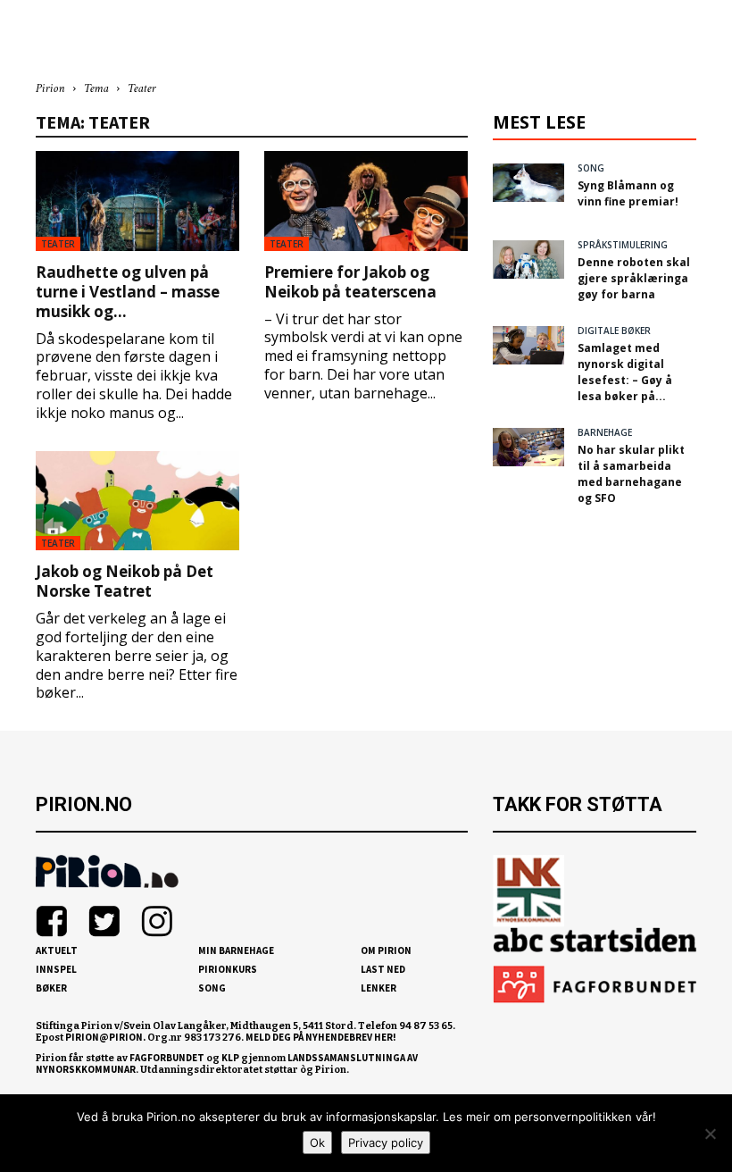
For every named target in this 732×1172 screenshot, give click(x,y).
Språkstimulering (623, 244)
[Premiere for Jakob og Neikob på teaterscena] (366, 201)
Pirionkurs (227, 969)
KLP (230, 1057)
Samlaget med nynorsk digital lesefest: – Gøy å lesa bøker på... (625, 372)
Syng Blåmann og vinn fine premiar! (628, 193)
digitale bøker (614, 330)
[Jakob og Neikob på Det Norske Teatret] (137, 501)
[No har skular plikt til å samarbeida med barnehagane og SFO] (528, 447)
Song (212, 988)
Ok (317, 1142)
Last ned (383, 969)
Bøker (51, 988)
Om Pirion (386, 950)
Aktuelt (57, 950)
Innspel (56, 969)
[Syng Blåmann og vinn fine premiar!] (528, 182)
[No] (710, 1134)
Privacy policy (385, 1142)
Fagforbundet (166, 1057)
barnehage (605, 432)
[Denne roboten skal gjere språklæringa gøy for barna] (528, 259)
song (591, 167)
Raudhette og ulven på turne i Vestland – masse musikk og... (128, 292)
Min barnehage (236, 950)
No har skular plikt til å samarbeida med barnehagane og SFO (631, 474)
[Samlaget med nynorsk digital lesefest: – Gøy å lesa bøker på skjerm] (528, 345)
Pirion (50, 89)
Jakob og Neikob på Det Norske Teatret (124, 581)
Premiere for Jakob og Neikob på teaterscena (350, 282)
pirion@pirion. (105, 1037)
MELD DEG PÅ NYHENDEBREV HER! (320, 1037)
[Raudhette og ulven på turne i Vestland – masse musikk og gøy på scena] (137, 201)
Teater (58, 244)
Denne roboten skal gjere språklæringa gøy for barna (634, 278)
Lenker (378, 988)
